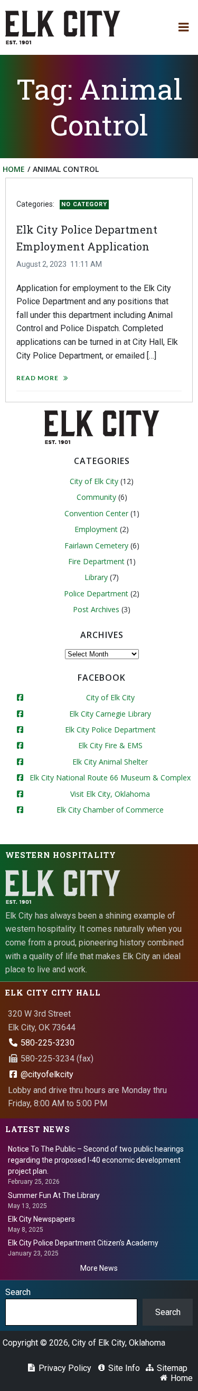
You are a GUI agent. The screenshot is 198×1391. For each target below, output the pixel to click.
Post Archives (96, 609)
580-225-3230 (46, 1043)
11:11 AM (86, 264)
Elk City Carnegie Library (110, 714)
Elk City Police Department (110, 730)
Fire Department (96, 561)
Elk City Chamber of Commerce (110, 810)
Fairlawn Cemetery (96, 545)
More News (99, 1268)
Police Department (96, 593)
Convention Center (96, 513)
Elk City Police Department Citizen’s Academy (83, 1243)
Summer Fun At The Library (54, 1195)
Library (96, 577)
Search (18, 1292)
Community (96, 497)
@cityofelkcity (45, 1074)
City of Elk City (94, 481)
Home (14, 169)
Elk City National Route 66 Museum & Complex (110, 777)
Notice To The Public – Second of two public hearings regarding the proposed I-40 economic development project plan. (96, 1160)
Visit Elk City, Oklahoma (110, 794)
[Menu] (184, 27)
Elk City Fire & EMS (110, 745)
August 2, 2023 (41, 264)
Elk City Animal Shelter (110, 762)
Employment (96, 529)
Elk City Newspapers (41, 1219)
